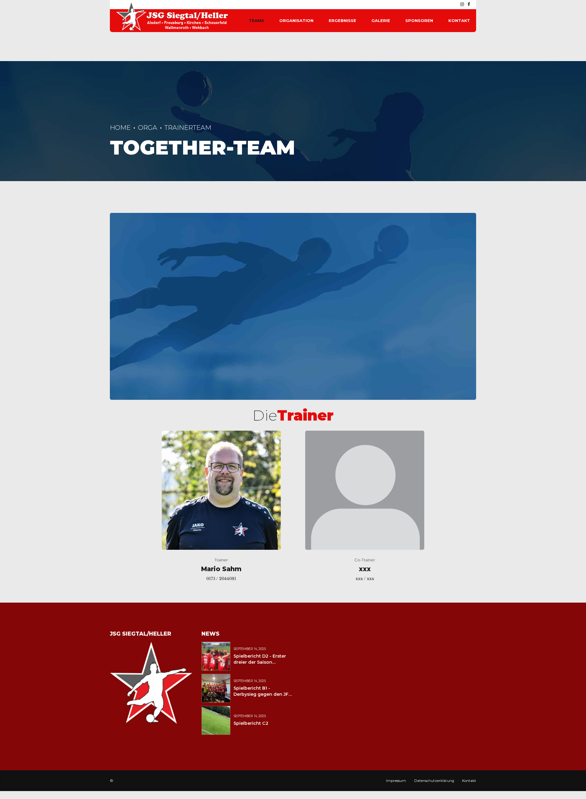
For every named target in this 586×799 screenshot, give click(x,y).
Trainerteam (188, 127)
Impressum (396, 781)
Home (120, 127)
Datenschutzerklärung (434, 781)
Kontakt (459, 20)
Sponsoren (419, 20)
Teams (256, 20)
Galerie (380, 20)
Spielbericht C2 (250, 723)
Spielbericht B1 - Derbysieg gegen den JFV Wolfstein (262, 694)
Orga (147, 127)
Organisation (296, 20)
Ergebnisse (342, 20)
